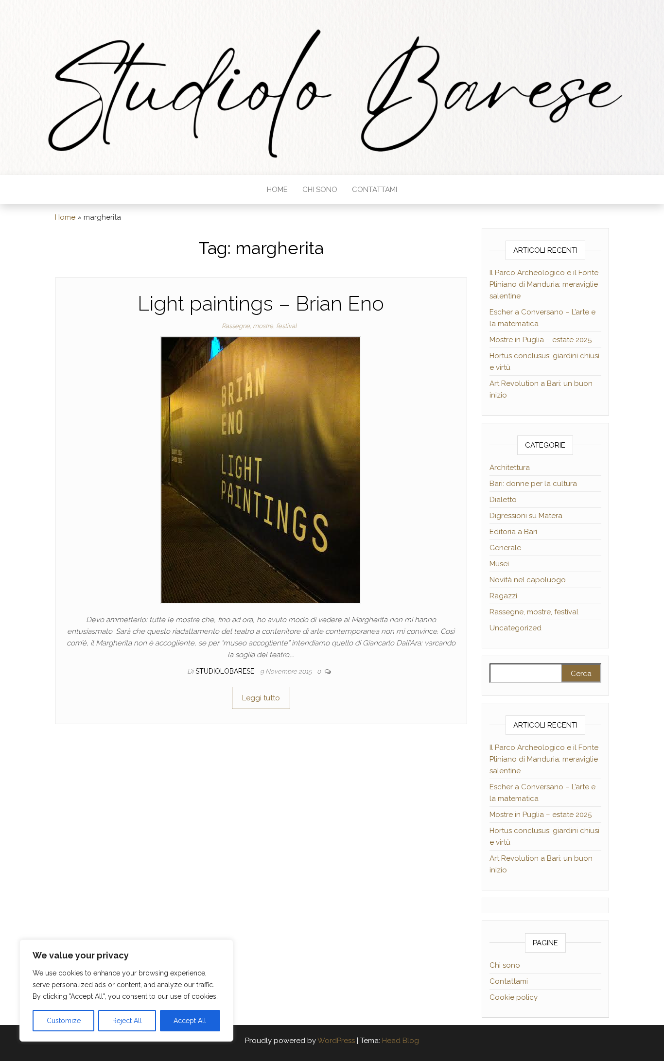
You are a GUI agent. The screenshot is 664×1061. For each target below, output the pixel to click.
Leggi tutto (261, 698)
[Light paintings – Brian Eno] (260, 470)
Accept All (190, 1021)
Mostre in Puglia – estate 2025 (540, 339)
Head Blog (400, 1040)
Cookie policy (513, 997)
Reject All (127, 1021)
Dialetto (503, 499)
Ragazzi (503, 595)
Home (277, 189)
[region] (126, 990)
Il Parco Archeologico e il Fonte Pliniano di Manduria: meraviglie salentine (543, 284)
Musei (499, 563)
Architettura (509, 467)
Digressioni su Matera (525, 515)
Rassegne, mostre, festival (259, 326)
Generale (505, 547)
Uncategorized (515, 628)
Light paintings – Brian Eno (261, 303)
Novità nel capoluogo (527, 579)
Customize (64, 1021)
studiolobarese (225, 671)
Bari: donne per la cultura (533, 483)
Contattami (374, 189)
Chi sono (319, 189)
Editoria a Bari (513, 531)
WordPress (336, 1040)
